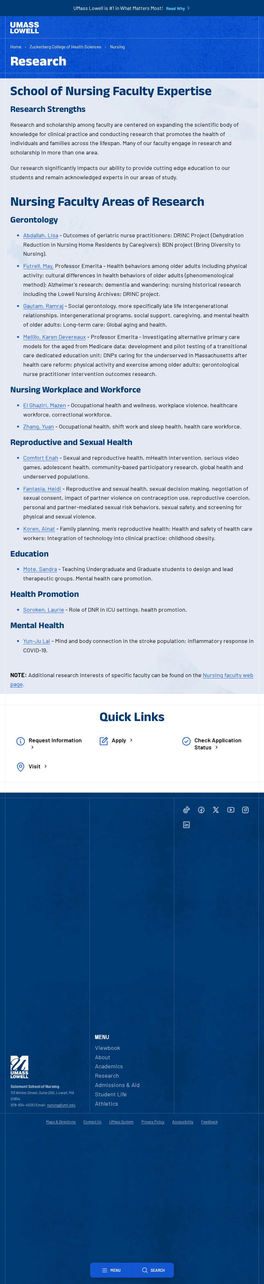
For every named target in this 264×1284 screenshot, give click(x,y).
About (102, 1057)
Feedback (209, 1121)
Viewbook (107, 1047)
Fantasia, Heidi (42, 488)
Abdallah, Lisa (40, 235)
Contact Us (92, 1121)
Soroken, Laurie (43, 609)
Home (15, 46)
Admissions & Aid (117, 1084)
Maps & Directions (61, 1121)
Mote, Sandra (40, 568)
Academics (109, 1066)
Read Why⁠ (175, 8)
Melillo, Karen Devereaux (54, 336)
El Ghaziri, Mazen (44, 405)
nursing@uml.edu (61, 1104)
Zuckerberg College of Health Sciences (65, 46)
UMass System (121, 1121)
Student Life (111, 1094)
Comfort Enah (40, 457)
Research (107, 1075)
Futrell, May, (38, 265)
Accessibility (182, 1121)
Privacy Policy (153, 1121)
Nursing (117, 46)
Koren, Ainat (39, 528)
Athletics (106, 1103)
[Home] (24, 28)
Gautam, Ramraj (43, 305)
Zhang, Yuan (38, 426)
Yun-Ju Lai (36, 640)
